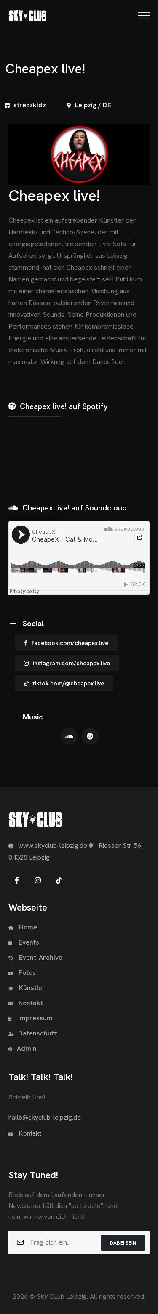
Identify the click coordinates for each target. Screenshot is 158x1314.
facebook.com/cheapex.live (70, 643)
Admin (27, 1048)
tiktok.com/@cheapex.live (68, 683)
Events (29, 942)
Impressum (35, 1018)
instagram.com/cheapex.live (71, 663)
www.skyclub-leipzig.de (52, 845)
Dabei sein (123, 1243)
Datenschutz (37, 1033)
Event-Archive (40, 957)
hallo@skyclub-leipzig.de (44, 1117)
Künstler (31, 987)
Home (27, 927)
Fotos (26, 972)
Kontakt (30, 1002)
